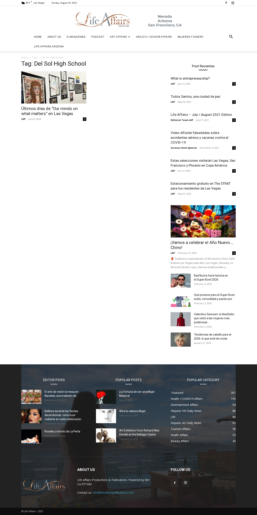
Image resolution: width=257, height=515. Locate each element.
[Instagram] (233, 3)
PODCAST (97, 36)
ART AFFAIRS (118, 36)
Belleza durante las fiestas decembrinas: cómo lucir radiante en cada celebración (63, 415)
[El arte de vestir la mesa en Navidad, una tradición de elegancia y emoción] (31, 397)
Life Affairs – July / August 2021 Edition (201, 115)
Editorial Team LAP (182, 119)
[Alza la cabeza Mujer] (106, 416)
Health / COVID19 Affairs (154, 36)
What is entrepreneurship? (190, 78)
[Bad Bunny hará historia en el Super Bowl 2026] (181, 281)
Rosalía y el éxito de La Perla (62, 431)
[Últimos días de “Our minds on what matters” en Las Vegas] (53, 87)
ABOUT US (54, 36)
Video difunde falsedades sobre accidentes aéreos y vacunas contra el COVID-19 (199, 137)
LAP (23, 118)
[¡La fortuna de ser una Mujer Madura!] (106, 397)
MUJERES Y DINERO (190, 36)
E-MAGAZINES (76, 36)
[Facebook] (226, 3)
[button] (231, 37)
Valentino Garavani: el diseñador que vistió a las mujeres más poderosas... (214, 318)
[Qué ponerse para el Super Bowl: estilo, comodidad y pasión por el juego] (181, 300)
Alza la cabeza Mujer (132, 411)
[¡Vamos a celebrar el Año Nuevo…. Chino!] (203, 221)
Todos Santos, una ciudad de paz (195, 96)
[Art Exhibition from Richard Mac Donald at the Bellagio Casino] (106, 435)
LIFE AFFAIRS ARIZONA (49, 46)
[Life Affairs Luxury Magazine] (128, 19)
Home (24, 57)
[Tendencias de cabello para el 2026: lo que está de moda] (181, 340)
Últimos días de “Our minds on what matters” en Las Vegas (49, 111)
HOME (38, 36)
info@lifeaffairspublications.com (113, 492)
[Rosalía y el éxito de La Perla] (31, 436)
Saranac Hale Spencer (184, 147)
